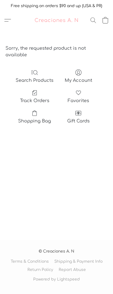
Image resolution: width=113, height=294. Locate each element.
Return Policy (40, 270)
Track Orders (34, 100)
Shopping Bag (34, 121)
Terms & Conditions (30, 261)
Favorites (78, 100)
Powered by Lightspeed (56, 279)
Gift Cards (78, 121)
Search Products (34, 80)
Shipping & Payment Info (78, 261)
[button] (57, 20)
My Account (78, 80)
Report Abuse (72, 270)
